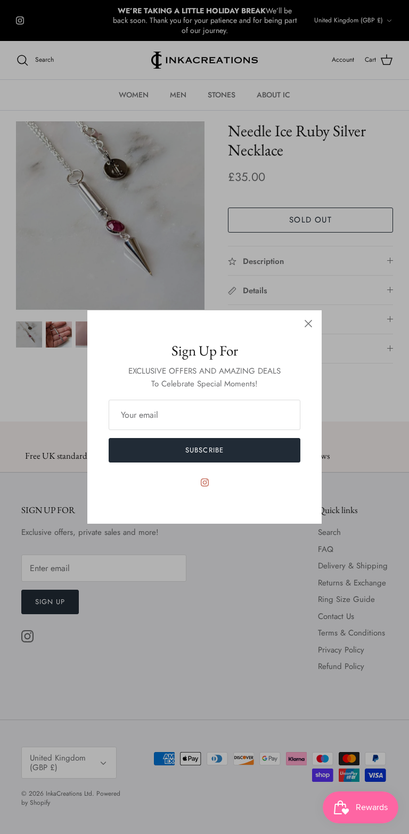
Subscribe (204, 450)
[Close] (308, 323)
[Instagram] (205, 482)
